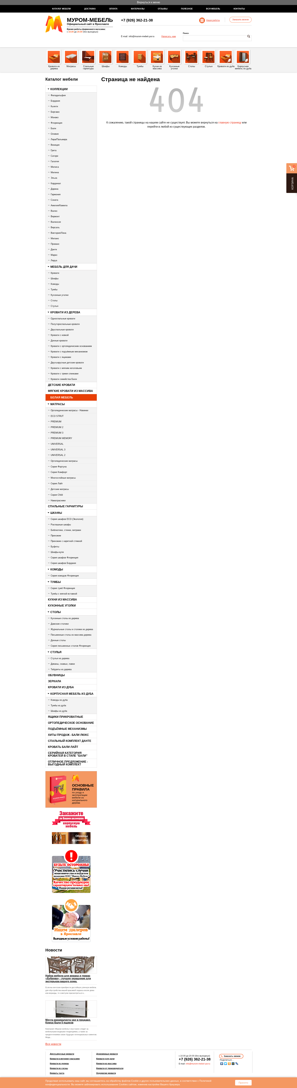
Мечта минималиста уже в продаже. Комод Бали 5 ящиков (68, 1021)
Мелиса (55, 167)
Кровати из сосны (59, 1068)
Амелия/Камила (59, 205)
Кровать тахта (57, 1073)
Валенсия (56, 222)
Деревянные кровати (107, 1054)
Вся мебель (213, 9)
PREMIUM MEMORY (61, 438)
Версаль (55, 227)
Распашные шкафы (61, 524)
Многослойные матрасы (63, 478)
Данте (54, 249)
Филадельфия (58, 95)
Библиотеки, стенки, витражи (66, 530)
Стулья (54, 306)
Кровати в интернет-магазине (65, 1059)
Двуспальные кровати (62, 329)
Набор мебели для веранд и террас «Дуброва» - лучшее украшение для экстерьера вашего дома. (68, 978)
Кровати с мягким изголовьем (66, 368)
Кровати (55, 273)
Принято (243, 1082)
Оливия (55, 134)
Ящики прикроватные (65, 716)
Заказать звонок (240, 19)
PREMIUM (56, 421)
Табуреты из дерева (61, 669)
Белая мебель (61, 397)
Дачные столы (58, 640)
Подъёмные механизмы (67, 728)
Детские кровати (61, 384)
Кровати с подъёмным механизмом (69, 351)
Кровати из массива (106, 1063)
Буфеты (55, 546)
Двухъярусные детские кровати (67, 362)
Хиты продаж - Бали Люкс (68, 734)
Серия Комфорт (59, 472)
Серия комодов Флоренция (65, 575)
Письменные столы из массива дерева (71, 635)
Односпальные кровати (63, 318)
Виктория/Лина (58, 233)
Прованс (55, 244)
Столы (54, 300)
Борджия (55, 101)
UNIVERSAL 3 (58, 449)
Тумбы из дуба (58, 705)
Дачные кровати (59, 340)
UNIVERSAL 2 (58, 455)
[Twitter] (225, 1063)
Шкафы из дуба (59, 711)
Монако (54, 117)
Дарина (54, 189)
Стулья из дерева (60, 658)
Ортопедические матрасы (64, 461)
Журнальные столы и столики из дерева (72, 629)
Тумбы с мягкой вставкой (64, 593)
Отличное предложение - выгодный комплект (68, 763)
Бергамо (55, 112)
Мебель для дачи (63, 266)
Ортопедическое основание (71, 722)
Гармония (55, 194)
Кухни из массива (62, 599)
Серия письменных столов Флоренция (71, 646)
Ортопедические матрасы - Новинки (69, 410)
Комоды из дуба (59, 700)
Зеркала (54, 681)
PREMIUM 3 (57, 432)
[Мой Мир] (233, 1063)
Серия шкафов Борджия (63, 563)
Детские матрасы (60, 489)
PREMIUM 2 (57, 427)
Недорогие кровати (106, 1073)
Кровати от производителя (109, 1068)
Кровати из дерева (65, 312)
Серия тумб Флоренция (63, 588)
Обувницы (56, 675)
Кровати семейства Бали (64, 379)
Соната (54, 200)
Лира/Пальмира (59, 139)
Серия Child (57, 495)
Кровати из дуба (61, 687)
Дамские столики (60, 624)
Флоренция (56, 123)
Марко (54, 255)
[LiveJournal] (237, 1063)
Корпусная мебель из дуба (72, 693)
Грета (53, 150)
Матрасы (57, 404)
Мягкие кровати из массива (70, 390)
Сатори (54, 156)
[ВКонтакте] (222, 1063)
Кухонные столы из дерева (65, 618)
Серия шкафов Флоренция (64, 557)
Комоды (55, 284)
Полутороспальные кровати (65, 324)
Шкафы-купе (57, 552)
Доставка (90, 9)
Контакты (239, 9)
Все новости (53, 1044)
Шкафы (54, 278)
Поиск (186, 33)
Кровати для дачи (105, 1059)
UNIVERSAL (57, 444)
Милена (55, 172)
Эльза (54, 178)
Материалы (138, 9)
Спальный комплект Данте (69, 740)
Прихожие (56, 535)
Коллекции (59, 89)
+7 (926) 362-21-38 (137, 20)
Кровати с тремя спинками (64, 373)
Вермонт (55, 216)
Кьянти (54, 106)
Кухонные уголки (59, 295)
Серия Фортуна (59, 466)
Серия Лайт (57, 483)
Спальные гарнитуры (65, 506)
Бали (53, 128)
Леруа (54, 260)
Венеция (55, 145)
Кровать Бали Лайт (63, 746)
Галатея (55, 161)
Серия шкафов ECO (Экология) (67, 519)
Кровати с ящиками (61, 357)
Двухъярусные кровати (62, 1054)
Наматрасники (58, 500)
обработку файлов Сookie (124, 1080)
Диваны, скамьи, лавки (63, 664)
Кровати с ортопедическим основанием (71, 346)
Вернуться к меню (148, 2)
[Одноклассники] (229, 1063)
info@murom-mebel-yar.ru (141, 36)
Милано (55, 238)
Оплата (113, 9)
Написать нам (168, 36)
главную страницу (229, 122)
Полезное (187, 9)
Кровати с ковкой (60, 335)
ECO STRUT (57, 416)
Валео (54, 211)
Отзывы (163, 9)
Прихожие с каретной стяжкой (66, 541)
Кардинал (56, 183)
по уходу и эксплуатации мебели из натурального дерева (83, 793)
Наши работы (213, 20)
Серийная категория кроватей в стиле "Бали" (67, 754)
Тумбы (54, 289)
